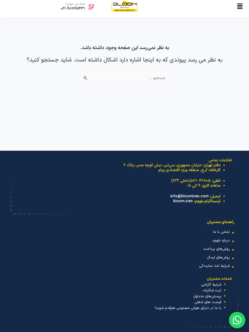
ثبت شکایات (212, 290)
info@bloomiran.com (189, 196)
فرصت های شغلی (208, 302)
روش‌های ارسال (218, 257)
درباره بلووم (221, 240)
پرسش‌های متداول (207, 296)
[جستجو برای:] (124, 78)
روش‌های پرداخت (216, 249)
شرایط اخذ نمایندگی (214, 266)
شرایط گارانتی (211, 285)
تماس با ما (221, 232)
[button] (197, 7)
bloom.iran (183, 201)
